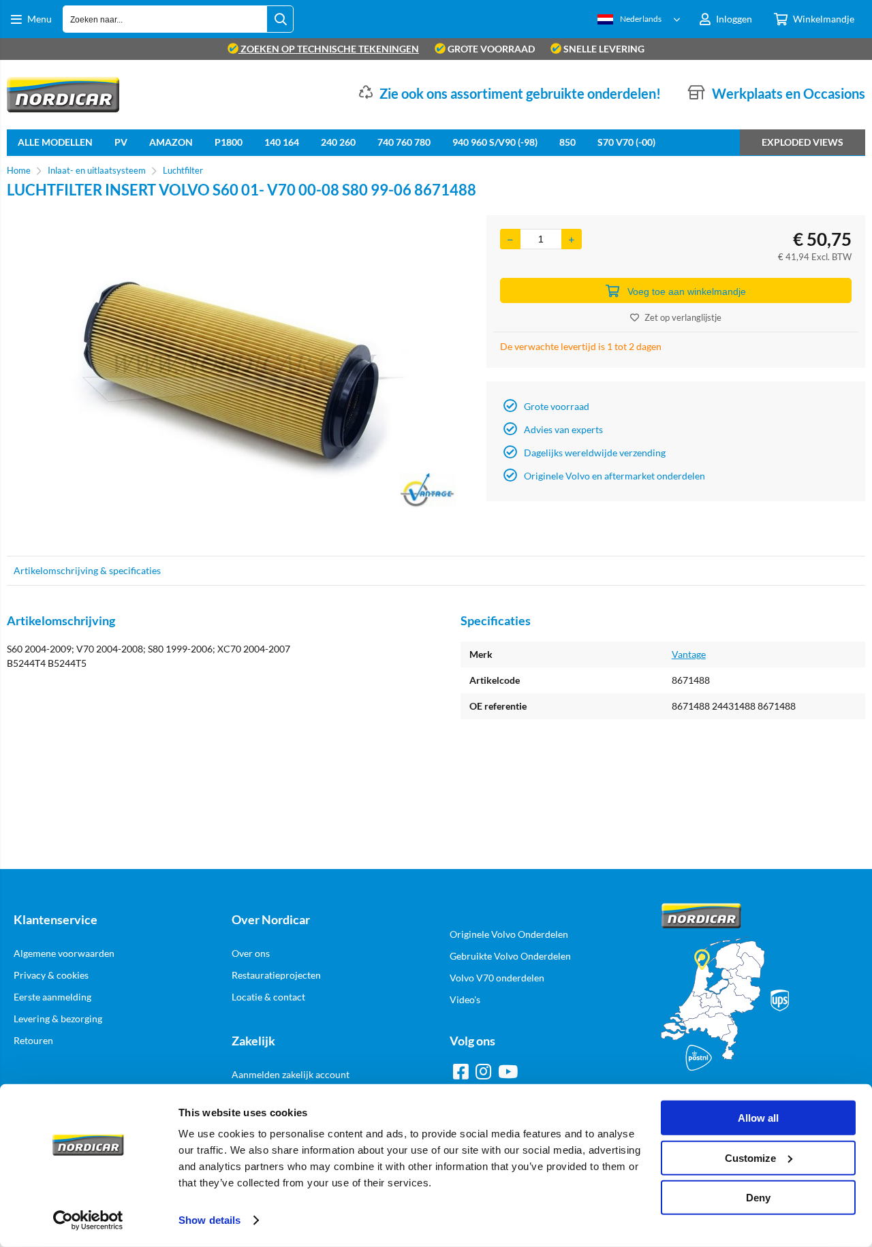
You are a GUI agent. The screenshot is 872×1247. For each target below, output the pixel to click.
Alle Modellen (55, 142)
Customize (750, 1157)
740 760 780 (404, 142)
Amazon (171, 142)
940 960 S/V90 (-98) (495, 142)
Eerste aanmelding (52, 997)
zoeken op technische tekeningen (328, 48)
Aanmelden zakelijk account (290, 1074)
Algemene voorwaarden (64, 953)
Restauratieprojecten (276, 975)
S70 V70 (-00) (626, 142)
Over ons (251, 953)
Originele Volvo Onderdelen (509, 934)
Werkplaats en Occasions (788, 93)
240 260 (338, 142)
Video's (465, 999)
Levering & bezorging (58, 1018)
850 (567, 142)
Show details (209, 1220)
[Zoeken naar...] (280, 19)
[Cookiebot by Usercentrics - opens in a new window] (88, 1220)
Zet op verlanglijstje (682, 317)
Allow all (758, 1118)
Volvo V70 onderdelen (497, 977)
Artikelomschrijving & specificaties (87, 570)
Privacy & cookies (51, 975)
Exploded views (802, 142)
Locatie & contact (268, 997)
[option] (240, 378)
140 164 (281, 142)
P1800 (229, 142)
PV (120, 142)
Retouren (33, 1040)
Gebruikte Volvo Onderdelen (510, 956)
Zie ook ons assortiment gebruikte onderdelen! (520, 93)
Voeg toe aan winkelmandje (686, 291)
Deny (758, 1197)
